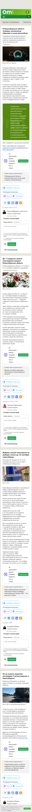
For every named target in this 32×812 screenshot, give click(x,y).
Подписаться (23, 161)
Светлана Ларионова (14, 405)
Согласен (27, 808)
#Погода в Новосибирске (10, 270)
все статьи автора (11, 216)
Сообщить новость (12, 188)
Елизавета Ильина (13, 626)
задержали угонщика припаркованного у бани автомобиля (15, 149)
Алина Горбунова (13, 211)
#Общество (6, 44)
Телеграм (18, 196)
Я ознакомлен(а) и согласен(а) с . (13, 239)
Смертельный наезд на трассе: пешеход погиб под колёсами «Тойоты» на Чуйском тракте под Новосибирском (15, 767)
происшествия (22, 738)
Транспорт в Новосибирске (11, 22)
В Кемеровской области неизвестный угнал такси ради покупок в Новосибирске (15, 178)
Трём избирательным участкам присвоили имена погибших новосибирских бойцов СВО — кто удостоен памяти (16, 592)
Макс (8, 196)
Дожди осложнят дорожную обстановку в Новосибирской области (14, 372)
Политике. (9, 810)
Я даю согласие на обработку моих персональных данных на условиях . (15, 235)
